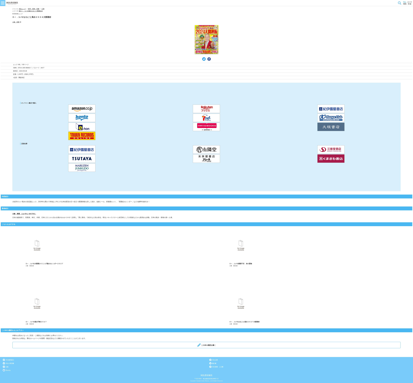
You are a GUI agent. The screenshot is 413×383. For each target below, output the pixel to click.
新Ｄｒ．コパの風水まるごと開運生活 (31, 11)
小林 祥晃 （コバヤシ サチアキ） (24, 214)
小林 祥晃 (15, 22)
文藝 (7, 367)
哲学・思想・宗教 (33, 9)
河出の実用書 (10, 363)
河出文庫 (215, 360)
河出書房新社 (10, 360)
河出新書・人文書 (217, 367)
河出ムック (22, 9)
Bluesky (8, 370)
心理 (43, 9)
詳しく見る (105, 248)
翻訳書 (214, 363)
